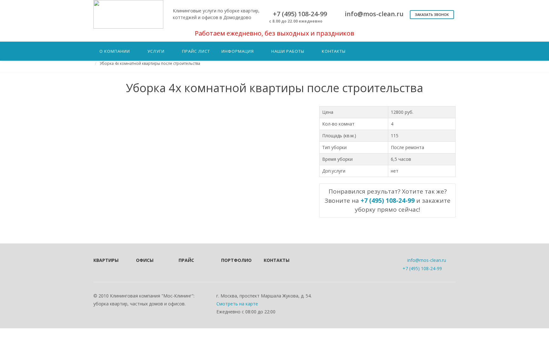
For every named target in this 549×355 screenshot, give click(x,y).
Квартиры (106, 260)
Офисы (144, 260)
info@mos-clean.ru (426, 260)
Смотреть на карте (237, 304)
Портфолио (234, 260)
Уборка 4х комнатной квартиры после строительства (150, 63)
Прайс (186, 260)
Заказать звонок (432, 14)
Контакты (276, 260)
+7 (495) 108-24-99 (422, 268)
